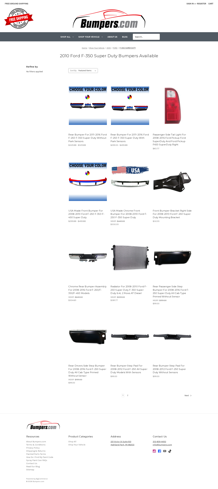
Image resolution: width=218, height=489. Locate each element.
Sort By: (73, 70)
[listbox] (88, 70)
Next (186, 395)
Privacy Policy (33, 448)
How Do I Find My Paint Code (39, 457)
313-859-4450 (159, 441)
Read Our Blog (33, 466)
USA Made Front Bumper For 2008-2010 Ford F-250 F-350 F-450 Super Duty (86, 214)
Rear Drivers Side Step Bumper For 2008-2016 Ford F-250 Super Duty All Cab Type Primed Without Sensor (87, 370)
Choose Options (88, 108)
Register (201, 3)
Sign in (190, 3)
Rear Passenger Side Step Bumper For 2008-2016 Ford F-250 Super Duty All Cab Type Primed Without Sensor (171, 291)
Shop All (66, 36)
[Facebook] (159, 451)
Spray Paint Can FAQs (36, 460)
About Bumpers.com (36, 441)
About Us (112, 36)
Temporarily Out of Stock (130, 339)
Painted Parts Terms (36, 454)
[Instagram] (154, 451)
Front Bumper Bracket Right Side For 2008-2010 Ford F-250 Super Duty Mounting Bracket (172, 214)
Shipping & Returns (36, 451)
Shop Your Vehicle (89, 36)
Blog (124, 36)
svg (169, 451)
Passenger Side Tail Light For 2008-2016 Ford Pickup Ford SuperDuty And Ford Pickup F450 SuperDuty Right (169, 139)
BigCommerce (42, 479)
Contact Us (31, 463)
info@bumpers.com (162, 444)
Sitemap (30, 469)
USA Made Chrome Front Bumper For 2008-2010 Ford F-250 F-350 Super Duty (128, 214)
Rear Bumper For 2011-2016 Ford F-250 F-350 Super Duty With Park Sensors (129, 138)
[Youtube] (164, 451)
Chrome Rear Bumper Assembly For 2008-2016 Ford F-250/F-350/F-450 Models (87, 290)
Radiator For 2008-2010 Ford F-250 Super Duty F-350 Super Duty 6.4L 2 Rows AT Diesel (128, 290)
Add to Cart (172, 108)
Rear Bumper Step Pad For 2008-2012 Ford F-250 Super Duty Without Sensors (169, 369)
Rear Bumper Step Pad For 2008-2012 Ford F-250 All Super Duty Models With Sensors (128, 369)
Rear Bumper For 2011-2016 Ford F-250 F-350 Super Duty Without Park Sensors (87, 138)
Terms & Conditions (36, 444)
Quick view (88, 103)
